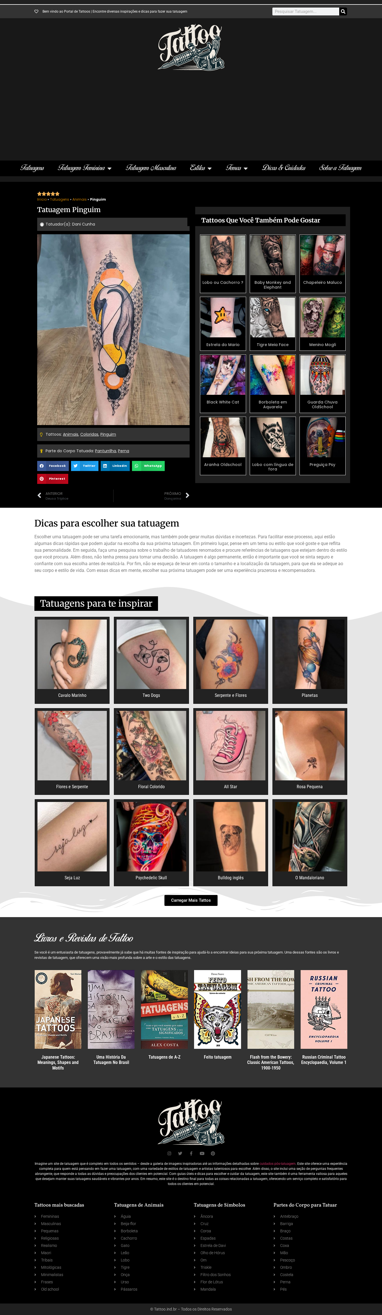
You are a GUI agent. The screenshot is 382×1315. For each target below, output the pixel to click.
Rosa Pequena (310, 786)
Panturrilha (105, 451)
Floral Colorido (151, 786)
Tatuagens (32, 168)
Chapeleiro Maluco (322, 282)
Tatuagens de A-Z (164, 1057)
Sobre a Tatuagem (340, 168)
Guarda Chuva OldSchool (322, 404)
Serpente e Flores (231, 695)
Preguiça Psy (322, 464)
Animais (79, 199)
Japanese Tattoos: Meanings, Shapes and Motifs (58, 1062)
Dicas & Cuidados (283, 168)
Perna (123, 451)
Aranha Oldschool (223, 464)
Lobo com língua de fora (272, 467)
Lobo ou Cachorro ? (222, 282)
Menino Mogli (322, 344)
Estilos (197, 168)
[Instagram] (169, 1153)
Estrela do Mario (223, 344)
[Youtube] (202, 1153)
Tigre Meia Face (273, 344)
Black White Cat (223, 402)
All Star (230, 786)
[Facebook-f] (191, 1153)
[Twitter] (180, 1153)
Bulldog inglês (231, 877)
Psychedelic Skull (151, 877)
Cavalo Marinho (72, 695)
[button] (53, 466)
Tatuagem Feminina (81, 168)
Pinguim (108, 434)
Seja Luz (72, 877)
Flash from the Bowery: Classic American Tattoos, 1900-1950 (270, 1062)
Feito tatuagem (218, 1057)
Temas (233, 168)
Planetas (310, 695)
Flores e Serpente (72, 786)
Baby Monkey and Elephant (272, 285)
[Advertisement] (191, 113)
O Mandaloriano (309, 877)
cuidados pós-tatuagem (278, 1164)
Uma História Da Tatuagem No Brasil (111, 1059)
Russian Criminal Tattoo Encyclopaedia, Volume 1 (323, 1059)
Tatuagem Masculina (151, 168)
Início (42, 199)
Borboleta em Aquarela (273, 404)
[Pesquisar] (343, 11)
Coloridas (89, 434)
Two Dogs (151, 695)
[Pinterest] (213, 1153)
